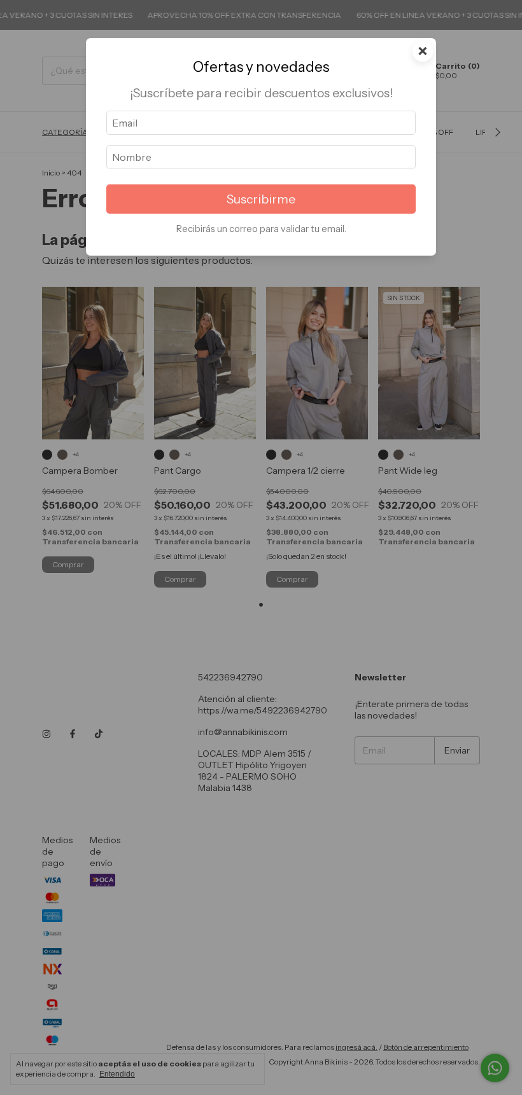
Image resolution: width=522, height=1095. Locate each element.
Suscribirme (261, 199)
